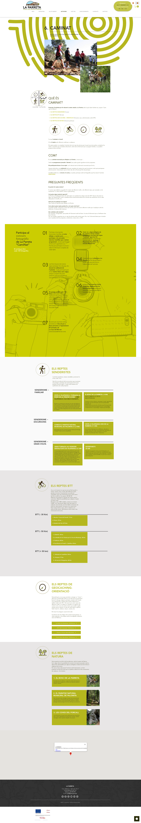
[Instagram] (68, 796)
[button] (136, 6)
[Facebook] (65, 796)
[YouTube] (71, 796)
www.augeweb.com (55, 298)
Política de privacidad (75, 802)
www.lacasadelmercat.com (57, 331)
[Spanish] (133, 3)
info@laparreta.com (72, 793)
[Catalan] (137, 3)
